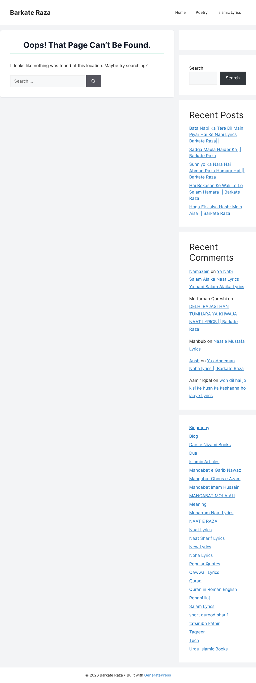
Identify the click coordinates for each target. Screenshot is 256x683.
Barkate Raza (30, 12)
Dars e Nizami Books (210, 444)
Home (180, 12)
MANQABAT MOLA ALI (212, 495)
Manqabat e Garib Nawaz (215, 470)
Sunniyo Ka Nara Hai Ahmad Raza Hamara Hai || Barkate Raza (216, 171)
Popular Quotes (204, 563)
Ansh (194, 360)
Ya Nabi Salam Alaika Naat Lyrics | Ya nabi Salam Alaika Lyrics (216, 279)
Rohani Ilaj (199, 597)
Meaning (197, 504)
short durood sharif (208, 614)
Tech (194, 640)
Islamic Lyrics (229, 12)
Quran (195, 580)
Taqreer (197, 631)
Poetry (202, 12)
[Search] (93, 81)
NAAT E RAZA (203, 521)
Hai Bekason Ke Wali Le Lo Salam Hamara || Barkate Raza (216, 192)
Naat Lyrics (200, 529)
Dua (193, 453)
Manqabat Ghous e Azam (214, 478)
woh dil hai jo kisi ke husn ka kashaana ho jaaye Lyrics (217, 388)
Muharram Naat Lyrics (211, 512)
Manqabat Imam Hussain (214, 487)
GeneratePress (157, 675)
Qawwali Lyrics (204, 572)
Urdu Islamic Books (208, 648)
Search (196, 68)
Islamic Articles (204, 461)
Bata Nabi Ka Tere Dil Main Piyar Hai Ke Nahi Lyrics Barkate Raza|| (216, 134)
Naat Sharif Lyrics (207, 538)
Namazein (199, 271)
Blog (193, 436)
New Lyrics (200, 546)
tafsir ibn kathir (204, 623)
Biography (199, 427)
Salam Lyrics (201, 606)
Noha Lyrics (201, 555)
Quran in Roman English (213, 589)
